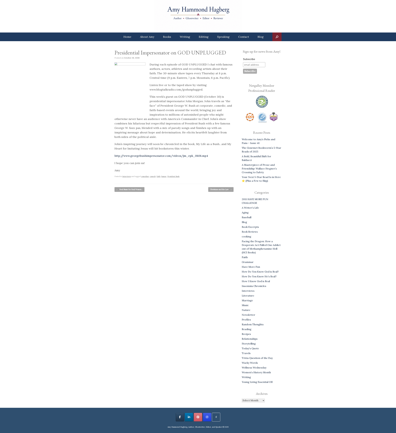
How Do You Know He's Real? (259, 276)
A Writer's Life (250, 207)
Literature (248, 295)
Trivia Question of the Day (257, 357)
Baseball (246, 217)
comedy (153, 176)
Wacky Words (250, 362)
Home (127, 37)
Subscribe (249, 59)
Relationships (250, 338)
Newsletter (248, 314)
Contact (243, 37)
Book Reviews (250, 231)
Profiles (246, 319)
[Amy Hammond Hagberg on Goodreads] (216, 417)
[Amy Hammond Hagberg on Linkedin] (189, 417)
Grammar (248, 262)
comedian (145, 176)
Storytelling (249, 343)
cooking (246, 236)
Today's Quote (250, 348)
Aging (245, 212)
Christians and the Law (221, 189)
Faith (245, 257)
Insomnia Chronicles (254, 286)
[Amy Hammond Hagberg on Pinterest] (198, 417)
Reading (246, 329)
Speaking (223, 37)
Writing (185, 37)
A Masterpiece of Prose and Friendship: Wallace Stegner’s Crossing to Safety (259, 168)
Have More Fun (251, 266)
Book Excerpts (250, 226)
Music (245, 305)
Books (167, 37)
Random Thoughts (253, 324)
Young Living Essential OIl (257, 381)
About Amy (147, 37)
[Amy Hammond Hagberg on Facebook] (180, 417)
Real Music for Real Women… (129, 189)
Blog (261, 37)
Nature (246, 310)
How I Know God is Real (256, 281)
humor (163, 176)
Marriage (247, 300)
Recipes (246, 334)
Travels (246, 353)
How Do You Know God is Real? (260, 271)
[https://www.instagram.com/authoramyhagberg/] (207, 417)
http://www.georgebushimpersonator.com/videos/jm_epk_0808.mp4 (161, 156)
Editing (204, 37)
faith (158, 176)
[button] (277, 36)
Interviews (126, 176)
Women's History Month (256, 372)
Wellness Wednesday (254, 367)
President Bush (173, 176)
